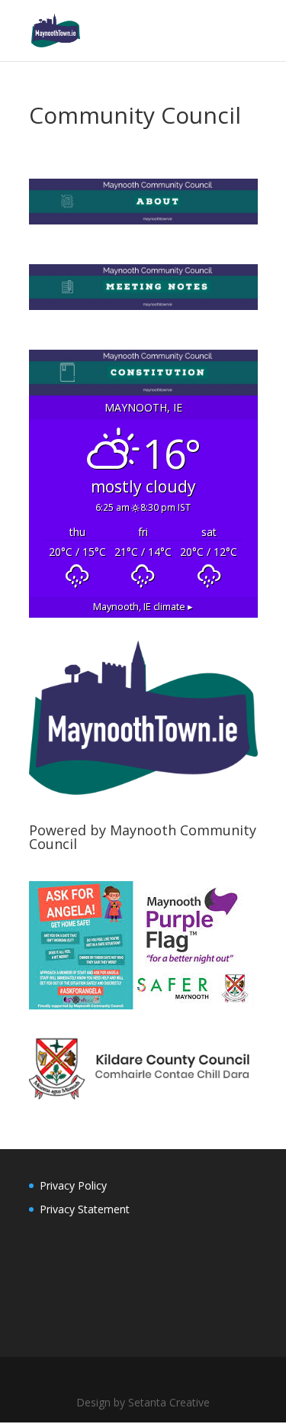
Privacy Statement (85, 1209)
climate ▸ (143, 606)
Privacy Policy (73, 1185)
